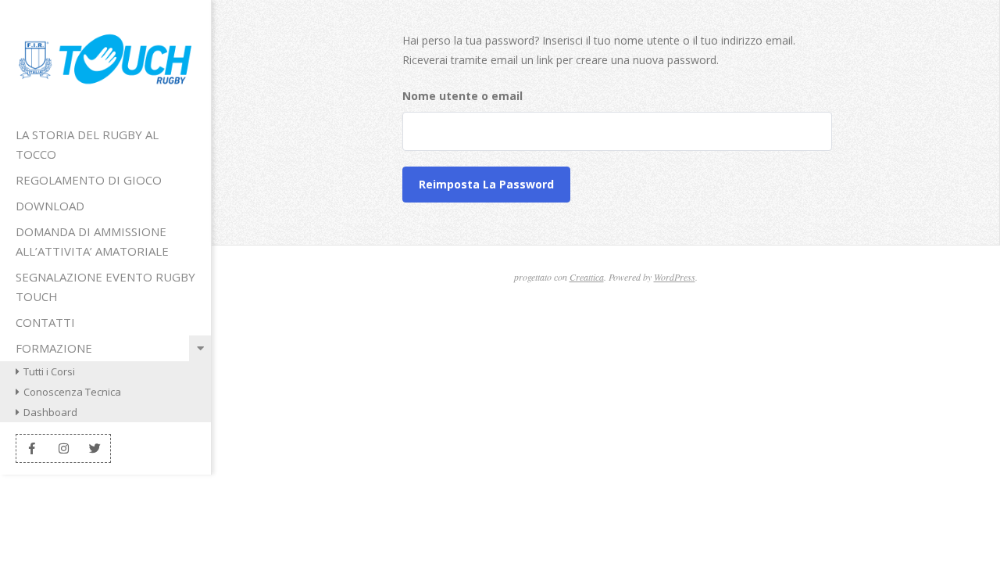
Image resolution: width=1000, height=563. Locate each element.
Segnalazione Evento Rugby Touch (105, 286)
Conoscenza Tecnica (72, 392)
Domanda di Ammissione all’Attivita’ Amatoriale (92, 241)
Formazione (54, 348)
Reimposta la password (486, 184)
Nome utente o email (462, 95)
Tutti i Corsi (49, 371)
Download (50, 205)
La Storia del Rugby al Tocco (87, 144)
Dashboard (50, 412)
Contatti (45, 322)
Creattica (587, 277)
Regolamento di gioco (89, 180)
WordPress (674, 277)
